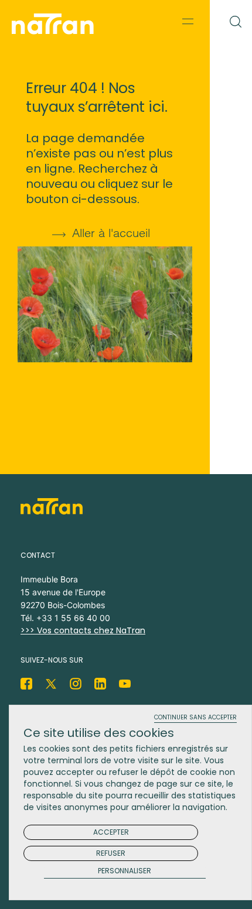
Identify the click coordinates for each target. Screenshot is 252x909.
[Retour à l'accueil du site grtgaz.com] (56, 24)
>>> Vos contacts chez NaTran (83, 630)
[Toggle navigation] (188, 21)
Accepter (111, 832)
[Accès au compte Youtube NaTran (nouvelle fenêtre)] (125, 684)
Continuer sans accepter (195, 718)
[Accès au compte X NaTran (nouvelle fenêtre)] (51, 684)
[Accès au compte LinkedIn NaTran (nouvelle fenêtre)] (100, 684)
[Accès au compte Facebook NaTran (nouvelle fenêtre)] (26, 684)
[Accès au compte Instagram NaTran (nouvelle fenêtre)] (75, 684)
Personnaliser (124, 871)
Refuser (110, 853)
